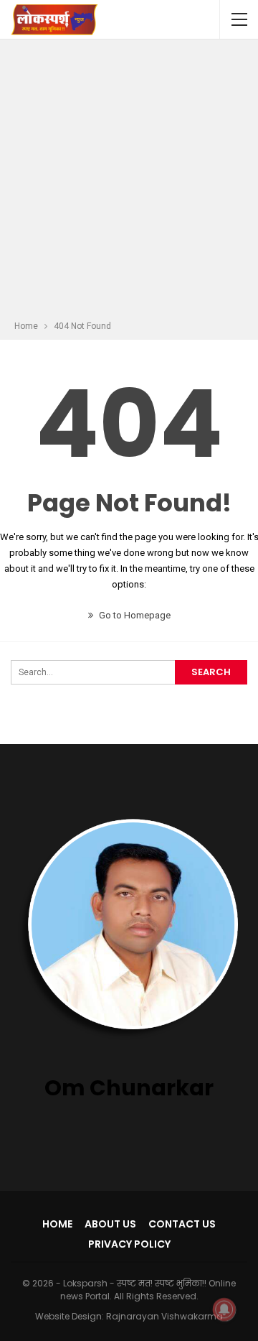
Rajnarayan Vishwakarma (164, 1316)
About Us (110, 1224)
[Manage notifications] (224, 1309)
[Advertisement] (129, 181)
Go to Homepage (134, 615)
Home (57, 1224)
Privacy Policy (129, 1244)
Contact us (182, 1224)
